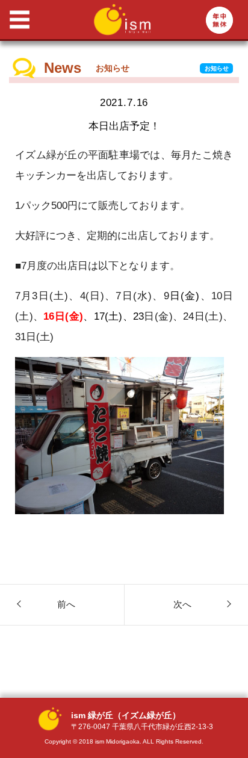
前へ (66, 604)
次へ (182, 604)
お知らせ (217, 68)
